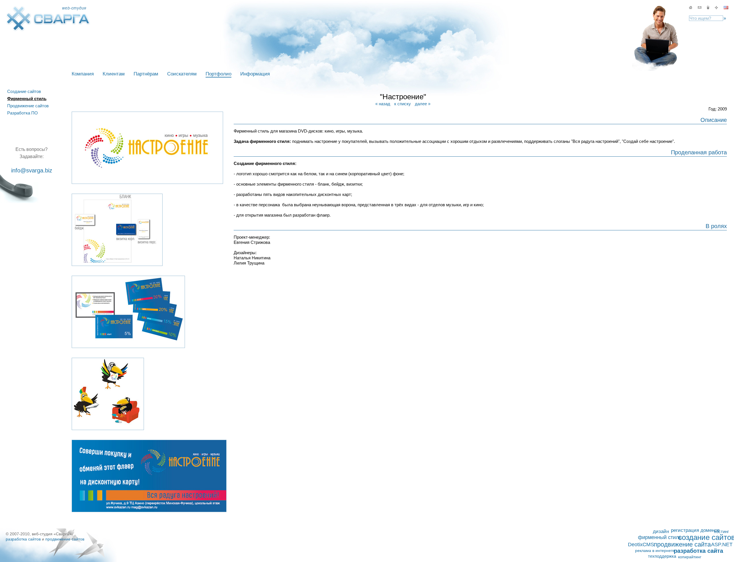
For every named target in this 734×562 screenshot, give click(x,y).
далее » (422, 103)
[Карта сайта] (708, 7)
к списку (402, 103)
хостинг (721, 531)
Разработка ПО (22, 112)
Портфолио (218, 74)
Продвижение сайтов (28, 105)
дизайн (661, 531)
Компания (83, 74)
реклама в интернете (655, 551)
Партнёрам (146, 74)
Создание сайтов (24, 91)
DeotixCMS (641, 544)
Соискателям (182, 74)
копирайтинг (689, 557)
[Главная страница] (690, 7)
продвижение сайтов (64, 539)
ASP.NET (722, 544)
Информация (255, 74)
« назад (382, 103)
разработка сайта (698, 550)
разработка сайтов (23, 539)
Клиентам (114, 74)
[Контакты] (699, 7)
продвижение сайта (682, 544)
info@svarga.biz (31, 170)
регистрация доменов (695, 530)
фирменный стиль (660, 537)
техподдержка (662, 556)
